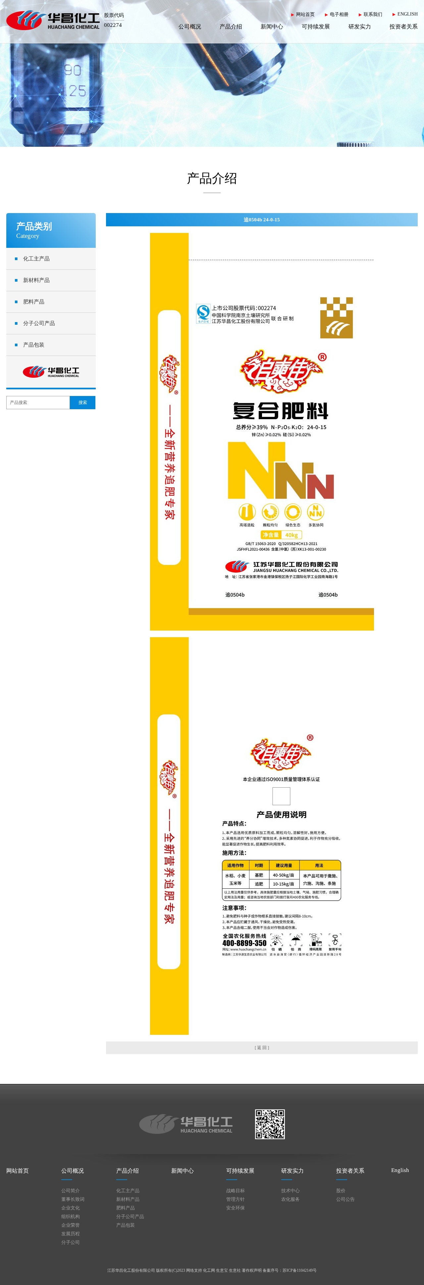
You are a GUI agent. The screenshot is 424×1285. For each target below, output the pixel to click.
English (400, 1170)
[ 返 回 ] (262, 1047)
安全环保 (235, 1207)
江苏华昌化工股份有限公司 (131, 1270)
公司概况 (190, 27)
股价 (340, 1190)
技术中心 (290, 1190)
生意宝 (222, 1270)
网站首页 (305, 14)
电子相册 (339, 14)
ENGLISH (408, 14)
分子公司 (70, 1242)
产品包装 (29, 345)
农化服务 (290, 1199)
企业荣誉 (70, 1225)
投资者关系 (404, 27)
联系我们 (373, 14)
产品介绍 (231, 27)
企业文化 (70, 1207)
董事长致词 (72, 1199)
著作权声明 (252, 1270)
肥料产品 (29, 302)
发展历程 (70, 1233)
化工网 (209, 1270)
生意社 (235, 1270)
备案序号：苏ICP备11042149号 (290, 1270)
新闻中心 (272, 27)
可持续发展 (316, 27)
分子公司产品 (35, 323)
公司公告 (345, 1199)
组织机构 (70, 1216)
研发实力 (359, 27)
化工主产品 (32, 258)
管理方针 (235, 1199)
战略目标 (235, 1190)
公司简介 (70, 1190)
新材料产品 (32, 280)
